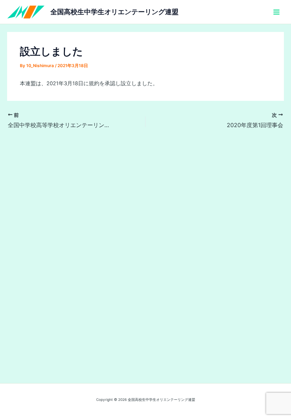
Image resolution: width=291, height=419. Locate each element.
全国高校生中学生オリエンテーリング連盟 (114, 11)
